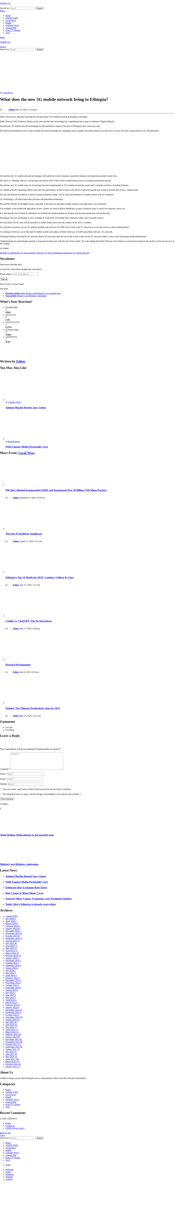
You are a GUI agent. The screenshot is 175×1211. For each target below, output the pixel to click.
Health (8, 23)
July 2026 (10, 918)
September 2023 (13, 987)
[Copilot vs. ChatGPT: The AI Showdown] (90, 602)
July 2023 (10, 992)
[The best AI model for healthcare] (90, 515)
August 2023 (11, 990)
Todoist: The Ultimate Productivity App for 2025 (32, 708)
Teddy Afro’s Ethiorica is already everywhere (30, 904)
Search (40, 8)
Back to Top (5, 1133)
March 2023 (11, 1002)
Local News (10, 20)
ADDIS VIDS (11, 18)
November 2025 (13, 933)
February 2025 (13, 955)
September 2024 (13, 965)
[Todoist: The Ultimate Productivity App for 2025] (90, 690)
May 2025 (11, 948)
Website (3, 784)
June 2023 (10, 995)
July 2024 (10, 970)
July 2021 (11, 1052)
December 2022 (13, 1010)
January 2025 (12, 958)
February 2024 (12, 978)
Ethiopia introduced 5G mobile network (72, 253)
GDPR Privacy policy (14, 1128)
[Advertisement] (82, 71)
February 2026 (12, 926)
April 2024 (11, 975)
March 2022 (12, 1032)
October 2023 (12, 985)
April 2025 (11, 951)
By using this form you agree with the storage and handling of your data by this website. (42, 794)
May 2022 (11, 1027)
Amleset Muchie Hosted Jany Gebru (25, 407)
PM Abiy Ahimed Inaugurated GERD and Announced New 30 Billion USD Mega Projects (55, 490)
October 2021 (13, 1044)
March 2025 (12, 953)
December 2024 (13, 960)
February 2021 (13, 1064)
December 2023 (13, 980)
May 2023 (10, 997)
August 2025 (12, 941)
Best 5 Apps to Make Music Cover (24, 893)
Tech (7, 33)
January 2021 (12, 1066)
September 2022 (13, 1017)
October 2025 (12, 936)
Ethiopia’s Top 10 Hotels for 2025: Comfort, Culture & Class (39, 577)
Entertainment (14, 441)
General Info (10, 28)
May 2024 (10, 973)
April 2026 (11, 921)
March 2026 (11, 923)
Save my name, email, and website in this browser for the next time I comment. (37, 789)
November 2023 (13, 983)
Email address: (6, 274)
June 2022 (11, 1024)
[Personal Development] (90, 646)
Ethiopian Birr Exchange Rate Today (26, 887)
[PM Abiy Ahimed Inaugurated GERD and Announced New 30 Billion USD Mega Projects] (90, 471)
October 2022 (12, 1015)
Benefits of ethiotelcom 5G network (15, 253)
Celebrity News (12, 25)
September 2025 (13, 938)
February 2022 (13, 1034)
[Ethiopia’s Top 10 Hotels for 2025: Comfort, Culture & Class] (90, 559)
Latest (8, 1165)
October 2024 (12, 963)
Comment (5, 769)
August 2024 (11, 968)
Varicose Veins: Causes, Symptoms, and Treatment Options (38, 898)
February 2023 (12, 1005)
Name (3, 774)
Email (3, 779)
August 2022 (12, 1020)
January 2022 (12, 1037)
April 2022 (11, 1029)
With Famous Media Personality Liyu (26, 446)
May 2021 (11, 1057)
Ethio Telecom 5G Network (43, 253)
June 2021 (11, 1054)
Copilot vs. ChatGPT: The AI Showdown (28, 621)
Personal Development (17, 664)
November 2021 (13, 1042)
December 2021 (13, 1039)
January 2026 (12, 928)
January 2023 (12, 1007)
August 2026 (11, 916)
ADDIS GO (5, 3)
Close (2, 1135)
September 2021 (13, 1047)
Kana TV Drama (12, 30)
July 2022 (11, 1022)
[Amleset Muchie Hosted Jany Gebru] (90, 386)
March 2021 (12, 1061)
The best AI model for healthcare (23, 533)
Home (8, 15)
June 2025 (11, 946)
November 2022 (13, 1012)
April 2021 (12, 1059)
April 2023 (11, 1000)
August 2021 (12, 1049)
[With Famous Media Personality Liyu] (90, 426)
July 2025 (11, 943)
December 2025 (13, 931)
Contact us (10, 1126)
